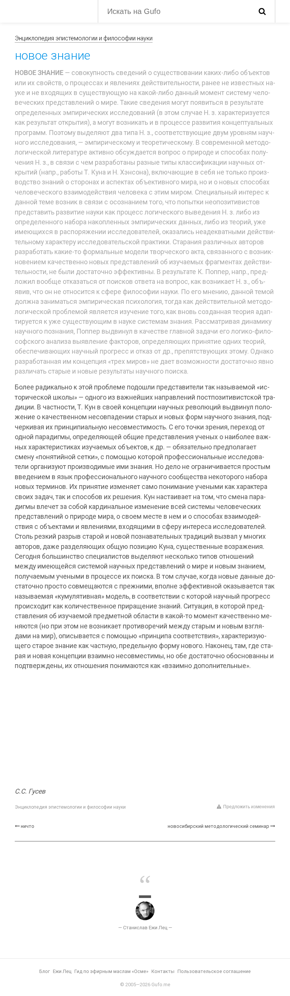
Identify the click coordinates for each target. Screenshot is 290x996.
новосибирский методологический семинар (218, 826)
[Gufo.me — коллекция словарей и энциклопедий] (50, 10)
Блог (44, 971)
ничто (27, 826)
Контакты (162, 971)
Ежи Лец (62, 971)
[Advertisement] (145, 730)
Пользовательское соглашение (214, 971)
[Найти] (262, 11)
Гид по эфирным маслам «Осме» (111, 971)
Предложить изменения (249, 806)
